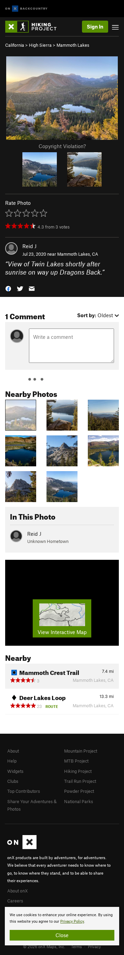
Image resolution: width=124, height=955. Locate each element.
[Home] (34, 27)
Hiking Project (78, 771)
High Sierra (40, 45)
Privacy (94, 946)
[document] (62, 926)
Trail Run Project (80, 781)
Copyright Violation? (62, 146)
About (13, 751)
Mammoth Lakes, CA (77, 254)
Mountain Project (80, 751)
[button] (8, 288)
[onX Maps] (22, 847)
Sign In (95, 26)
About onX (17, 890)
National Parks (78, 801)
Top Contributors (23, 791)
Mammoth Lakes (72, 45)
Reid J (29, 246)
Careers (15, 900)
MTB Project (76, 761)
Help (12, 761)
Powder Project (79, 791)
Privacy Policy (72, 921)
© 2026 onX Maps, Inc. (44, 946)
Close (62, 935)
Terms (76, 946)
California (14, 45)
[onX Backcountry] (26, 8)
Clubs (12, 781)
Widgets (15, 771)
